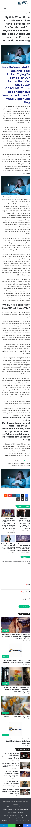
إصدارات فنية (25, 820)
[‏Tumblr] (14, 495)
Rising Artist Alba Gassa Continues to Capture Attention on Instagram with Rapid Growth (16, 636)
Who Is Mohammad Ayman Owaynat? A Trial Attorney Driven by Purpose (10, 791)
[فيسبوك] (26, 495)
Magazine (20, 812)
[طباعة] (18, 499)
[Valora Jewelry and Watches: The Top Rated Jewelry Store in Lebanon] (25, 784)
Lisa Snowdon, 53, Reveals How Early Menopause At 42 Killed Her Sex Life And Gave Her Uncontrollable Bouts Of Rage (23, 523)
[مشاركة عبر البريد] (22, 499)
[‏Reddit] (5, 495)
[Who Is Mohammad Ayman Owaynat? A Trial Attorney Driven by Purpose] (25, 792)
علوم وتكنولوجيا (6, 820)
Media (14, 812)
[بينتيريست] (10, 495)
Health (10, 809)
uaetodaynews (25, 461)
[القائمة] (2, 8)
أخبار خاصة (23, 817)
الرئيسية (26, 13)
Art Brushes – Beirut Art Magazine (16, 717)
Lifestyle (5, 809)
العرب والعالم (18, 820)
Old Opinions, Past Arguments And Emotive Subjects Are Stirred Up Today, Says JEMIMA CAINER (23, 547)
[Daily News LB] (23, 3)
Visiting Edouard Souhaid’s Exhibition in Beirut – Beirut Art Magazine (18, 741)
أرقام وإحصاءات (16, 817)
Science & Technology (21, 815)
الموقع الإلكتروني (26, 599)
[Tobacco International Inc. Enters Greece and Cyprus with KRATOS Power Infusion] (25, 765)
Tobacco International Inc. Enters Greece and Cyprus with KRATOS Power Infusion (10, 765)
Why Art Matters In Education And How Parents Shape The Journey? (16, 661)
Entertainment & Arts (22, 809)
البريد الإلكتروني (25, 591)
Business (21, 807)
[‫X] (22, 495)
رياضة (12, 820)
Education (10, 807)
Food (14, 809)
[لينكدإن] (18, 495)
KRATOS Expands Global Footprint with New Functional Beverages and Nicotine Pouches (10, 756)
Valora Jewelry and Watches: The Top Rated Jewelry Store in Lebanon (11, 783)
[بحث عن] (5, 8)
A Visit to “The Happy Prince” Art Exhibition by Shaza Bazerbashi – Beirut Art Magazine (17, 689)
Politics (10, 812)
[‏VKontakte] (26, 499)
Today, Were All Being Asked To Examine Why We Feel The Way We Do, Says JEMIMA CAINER (8, 547)
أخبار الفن (6, 815)
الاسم (28, 584)
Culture (21, 13)
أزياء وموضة (8, 817)
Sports (12, 815)
